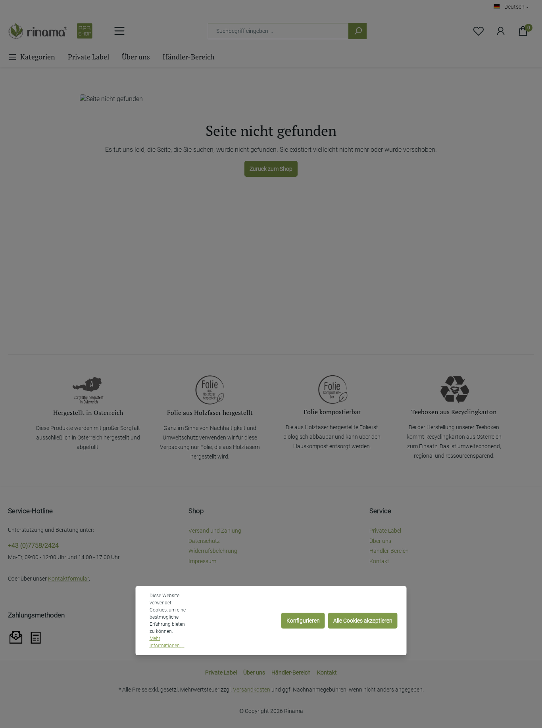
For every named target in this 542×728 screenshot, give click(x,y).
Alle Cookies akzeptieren (362, 620)
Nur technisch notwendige (241, 620)
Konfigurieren (303, 620)
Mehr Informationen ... (167, 642)
